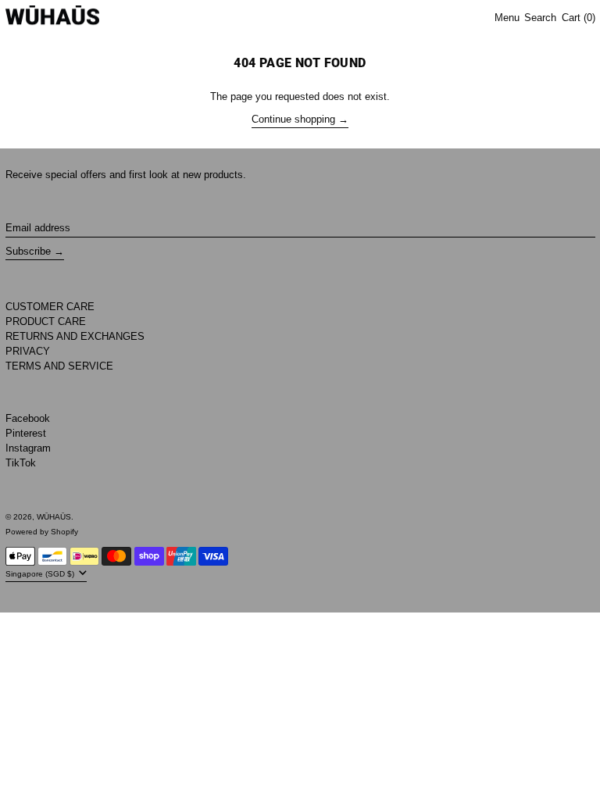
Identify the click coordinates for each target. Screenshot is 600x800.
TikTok (20, 463)
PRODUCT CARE (45, 321)
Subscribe (28, 251)
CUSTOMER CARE (50, 306)
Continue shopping (293, 119)
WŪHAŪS (54, 516)
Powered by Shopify (41, 531)
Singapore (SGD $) (41, 573)
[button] (540, 18)
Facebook (27, 418)
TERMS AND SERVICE (59, 366)
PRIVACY (27, 351)
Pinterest (25, 433)
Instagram (28, 448)
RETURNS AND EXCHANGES (75, 336)
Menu (507, 17)
